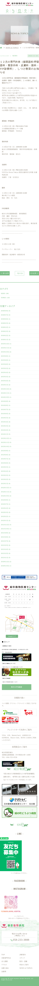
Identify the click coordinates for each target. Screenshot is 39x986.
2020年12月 (6, 561)
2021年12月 (6, 524)
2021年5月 (5, 545)
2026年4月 (5, 327)
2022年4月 (5, 508)
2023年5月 (5, 467)
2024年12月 (6, 389)
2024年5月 (5, 417)
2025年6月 (5, 364)
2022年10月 (6, 496)
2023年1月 (5, 483)
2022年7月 (5, 504)
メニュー (31, 12)
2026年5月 (5, 323)
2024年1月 (5, 434)
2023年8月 (5, 454)
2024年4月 (5, 422)
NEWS (5, 293)
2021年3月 (5, 553)
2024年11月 (6, 393)
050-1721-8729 (11, 757)
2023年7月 (5, 458)
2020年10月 (6, 566)
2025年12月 (6, 343)
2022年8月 (5, 500)
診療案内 (23, 954)
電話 (13, 12)
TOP (3, 954)
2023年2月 (5, 479)
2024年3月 (5, 426)
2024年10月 (6, 397)
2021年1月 (5, 557)
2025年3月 (5, 376)
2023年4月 (5, 471)
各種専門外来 (6, 958)
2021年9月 (5, 533)
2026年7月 (5, 315)
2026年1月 (5, 339)
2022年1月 (5, 520)
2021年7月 (5, 541)
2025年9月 (5, 356)
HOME (1, 48)
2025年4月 (5, 372)
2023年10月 (6, 446)
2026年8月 (5, 310)
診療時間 (19, 12)
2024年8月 (5, 405)
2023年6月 (5, 463)
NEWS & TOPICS (26, 968)
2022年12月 (6, 487)
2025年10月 (6, 352)
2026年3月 (5, 331)
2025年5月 (5, 368)
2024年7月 (5, 409)
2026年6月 (5, 319)
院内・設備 (23, 961)
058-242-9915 (8, 652)
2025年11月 (6, 348)
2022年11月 (6, 491)
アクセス (25, 12)
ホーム (7, 12)
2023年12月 (6, 438)
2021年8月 (5, 537)
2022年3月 (5, 512)
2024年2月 (5, 430)
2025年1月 (5, 384)
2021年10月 (6, 528)
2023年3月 (5, 475)
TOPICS (6, 297)
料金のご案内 (24, 964)
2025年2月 (5, 380)
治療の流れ (5, 968)
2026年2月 (5, 335)
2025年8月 (5, 360)
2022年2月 (5, 516)
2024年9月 (5, 401)
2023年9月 (5, 450)
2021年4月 (5, 549)
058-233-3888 (21, 939)
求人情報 (4, 961)
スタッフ (22, 958)
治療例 (3, 971)
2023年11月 (6, 442)
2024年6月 (5, 413)
